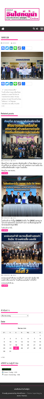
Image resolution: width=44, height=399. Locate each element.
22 (40, 345)
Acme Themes (22, 396)
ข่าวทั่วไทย (4, 173)
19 (22, 345)
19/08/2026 (6, 218)
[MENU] (41, 28)
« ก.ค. (3, 357)
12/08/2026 (6, 275)
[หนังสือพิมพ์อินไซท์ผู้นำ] (3, 28)
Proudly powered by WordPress (13, 393)
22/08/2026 (6, 160)
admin (14, 43)
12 (22, 342)
